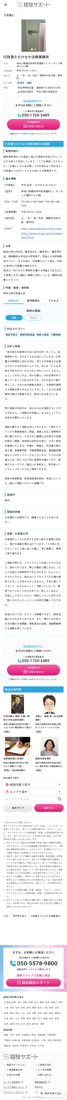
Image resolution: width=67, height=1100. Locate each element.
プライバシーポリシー (13, 1092)
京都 (34, 1012)
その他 (41, 1045)
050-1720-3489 (35, 115)
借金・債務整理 (38, 1034)
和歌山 (57, 1012)
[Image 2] (35, 49)
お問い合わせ (44, 1074)
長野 (51, 1007)
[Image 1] (32, 49)
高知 (51, 1018)
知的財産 (57, 1040)
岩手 (20, 1002)
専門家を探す (19, 915)
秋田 (31, 1002)
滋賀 (45, 1012)
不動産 (7, 1040)
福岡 (56, 1018)
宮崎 (28, 1023)
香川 (40, 1018)
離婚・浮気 (9, 1034)
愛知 (28, 1007)
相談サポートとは (16, 1064)
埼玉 (61, 1002)
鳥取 (23, 1018)
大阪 (28, 1012)
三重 (45, 1007)
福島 (42, 1002)
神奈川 (54, 1002)
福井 (12, 1012)
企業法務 (16, 1040)
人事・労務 (46, 1040)
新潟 (6, 1012)
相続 (14, 317)
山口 (17, 1018)
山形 (36, 1002)
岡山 (12, 1018)
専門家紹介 (33, 300)
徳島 (34, 1018)
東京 (47, 1002)
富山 (17, 1012)
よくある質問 (44, 1069)
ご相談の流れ (44, 1064)
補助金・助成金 (11, 1045)
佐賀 (6, 1023)
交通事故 (26, 1034)
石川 (23, 1012)
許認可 (33, 317)
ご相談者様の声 (15, 1069)
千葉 (6, 1007)
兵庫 (40, 1012)
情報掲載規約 (41, 1082)
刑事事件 (24, 1045)
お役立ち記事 (13, 1074)
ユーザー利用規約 (11, 1082)
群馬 (23, 1007)
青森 (14, 1002)
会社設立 (35, 1040)
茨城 (12, 1007)
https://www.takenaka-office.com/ (41, 228)
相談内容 (13, 300)
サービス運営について (13, 1087)
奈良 (51, 1012)
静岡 (34, 1007)
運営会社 (39, 1087)
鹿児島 (35, 1023)
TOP (6, 915)
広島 (6, 1018)
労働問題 (51, 1034)
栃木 (17, 1007)
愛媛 (45, 1018)
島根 (28, 1018)
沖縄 (42, 1023)
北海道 (7, 1002)
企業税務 (26, 1040)
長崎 (12, 1023)
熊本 (17, 1023)
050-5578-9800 (37, 963)
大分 (23, 1023)
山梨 (56, 1007)
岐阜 (40, 1007)
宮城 (25, 1002)
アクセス (53, 300)
